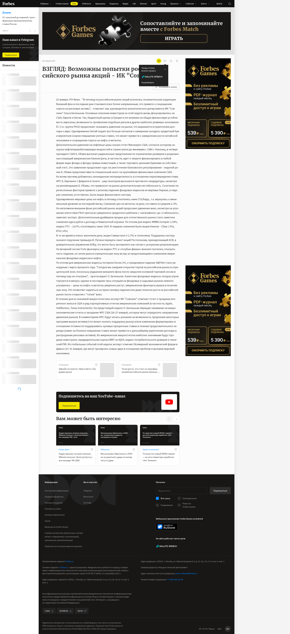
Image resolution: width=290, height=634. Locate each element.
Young (163, 3)
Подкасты (114, 3)
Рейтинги (86, 3)
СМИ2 (47, 611)
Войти (219, 3)
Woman (143, 3)
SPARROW (63, 611)
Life (134, 3)
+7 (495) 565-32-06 (175, 579)
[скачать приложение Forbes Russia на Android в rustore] (167, 526)
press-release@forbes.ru (186, 573)
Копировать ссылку (168, 87)
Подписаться (69, 405)
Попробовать (147, 82)
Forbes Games (66, 3)
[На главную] (8, 3)
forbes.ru (69, 561)
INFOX (80, 611)
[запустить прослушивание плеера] (165, 60)
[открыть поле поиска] (229, 3)
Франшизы (100, 3)
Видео (125, 3)
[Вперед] (184, 370)
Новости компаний (151, 449)
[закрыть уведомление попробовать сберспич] (165, 69)
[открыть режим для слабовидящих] (158, 60)
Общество (105, 449)
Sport (153, 3)
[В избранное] (96, 364)
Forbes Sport (64, 449)
